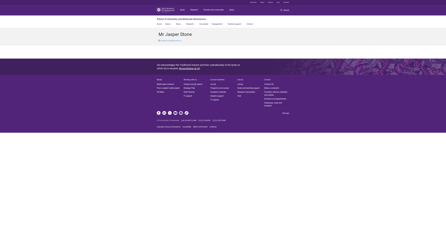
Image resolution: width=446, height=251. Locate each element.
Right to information (200, 127)
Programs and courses (219, 88)
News (262, 2)
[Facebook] (159, 113)
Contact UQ (269, 84)
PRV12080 (222, 120)
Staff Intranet (189, 92)
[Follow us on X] (170, 113)
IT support (188, 96)
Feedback (213, 127)
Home (159, 24)
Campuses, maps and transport (273, 104)
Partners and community (213, 10)
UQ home (253, 2)
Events (270, 2)
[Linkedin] (164, 113)
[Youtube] (175, 113)
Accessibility (186, 127)
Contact (286, 2)
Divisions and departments (275, 99)
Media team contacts (165, 84)
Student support (234, 24)
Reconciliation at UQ (189, 68)
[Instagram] (181, 113)
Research (194, 10)
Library (240, 84)
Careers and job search (193, 84)
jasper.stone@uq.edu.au (171, 40)
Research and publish (246, 92)
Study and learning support (248, 88)
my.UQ (213, 84)
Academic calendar (218, 92)
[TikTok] (186, 113)
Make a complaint (271, 88)
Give (278, 2)
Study (182, 10)
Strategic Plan (189, 88)
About (231, 10)
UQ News (160, 92)
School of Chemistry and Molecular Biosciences (181, 19)
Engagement (217, 24)
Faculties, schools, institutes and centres (275, 93)
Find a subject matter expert (168, 88)
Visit (239, 96)
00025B (207, 120)
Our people (203, 24)
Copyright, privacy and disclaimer (169, 127)
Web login (285, 113)
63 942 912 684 (190, 120)
